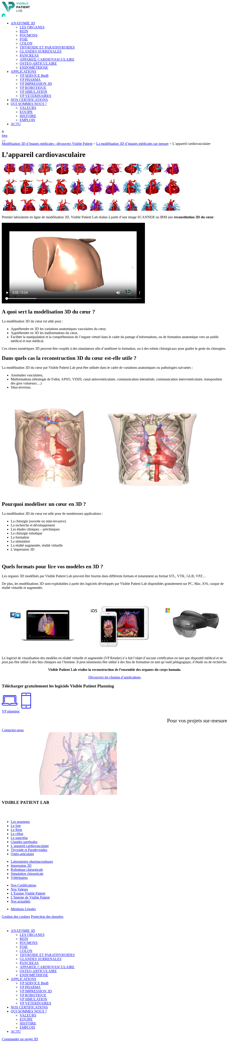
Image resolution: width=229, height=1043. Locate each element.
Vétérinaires (19, 878)
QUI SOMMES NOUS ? (29, 104)
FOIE (24, 39)
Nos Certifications (23, 885)
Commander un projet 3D (20, 1039)
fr (3, 135)
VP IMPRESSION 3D (36, 84)
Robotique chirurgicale (27, 869)
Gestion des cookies (16, 917)
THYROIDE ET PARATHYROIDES (47, 47)
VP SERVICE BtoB (34, 75)
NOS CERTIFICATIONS (29, 100)
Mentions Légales (23, 909)
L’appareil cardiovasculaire (30, 846)
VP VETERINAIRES (35, 96)
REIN (24, 31)
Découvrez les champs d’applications (114, 677)
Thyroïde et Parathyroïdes (29, 850)
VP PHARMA (30, 80)
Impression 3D (21, 865)
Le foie (16, 826)
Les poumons (20, 822)
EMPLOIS (27, 120)
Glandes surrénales (24, 842)
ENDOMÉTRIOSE (34, 67)
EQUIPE (26, 112)
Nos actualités (20, 901)
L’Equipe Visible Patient (28, 893)
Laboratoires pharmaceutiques (32, 861)
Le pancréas (19, 838)
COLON (26, 43)
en (5, 135)
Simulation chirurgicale (27, 874)
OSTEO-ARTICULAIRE (38, 63)
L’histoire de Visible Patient (30, 897)
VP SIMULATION (33, 92)
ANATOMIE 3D (23, 23)
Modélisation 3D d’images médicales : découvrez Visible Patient (47, 144)
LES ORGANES (32, 27)
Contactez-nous (13, 730)
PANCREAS (29, 55)
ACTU (16, 124)
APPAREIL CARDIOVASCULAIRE (47, 59)
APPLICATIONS (23, 71)
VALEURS (28, 108)
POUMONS (29, 35)
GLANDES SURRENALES (40, 51)
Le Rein (16, 830)
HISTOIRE (28, 116)
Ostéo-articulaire (22, 854)
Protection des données (47, 917)
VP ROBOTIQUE (33, 88)
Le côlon (17, 834)
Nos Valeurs (19, 889)
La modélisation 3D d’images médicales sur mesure (132, 144)
